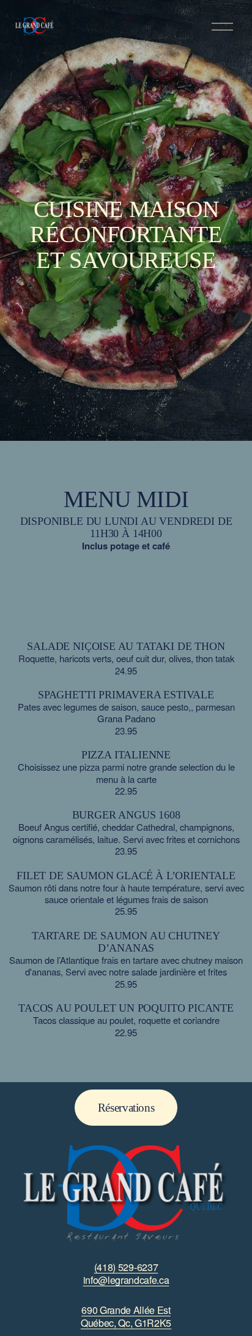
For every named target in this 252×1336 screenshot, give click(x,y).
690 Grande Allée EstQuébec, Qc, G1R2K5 (126, 1317)
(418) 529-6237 (126, 1267)
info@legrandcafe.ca (126, 1280)
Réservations (126, 1107)
